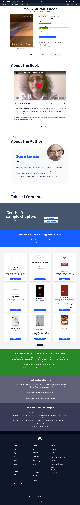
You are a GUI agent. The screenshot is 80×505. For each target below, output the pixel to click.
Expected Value (40, 298)
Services (38, 1)
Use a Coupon (16, 456)
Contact (34, 483)
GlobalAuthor (16, 464)
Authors (19, 1)
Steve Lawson (22, 48)
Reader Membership (57, 42)
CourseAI (15, 463)
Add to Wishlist (47, 39)
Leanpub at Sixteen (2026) (56, 458)
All (8, 4)
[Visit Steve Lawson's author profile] (55, 152)
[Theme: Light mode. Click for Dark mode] (69, 1)
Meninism (64, 326)
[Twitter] (17, 161)
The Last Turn (40, 327)
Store (14, 1)
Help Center (53, 452)
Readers (24, 1)
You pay (40, 31)
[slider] (51, 23)
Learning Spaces (15, 296)
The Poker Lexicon (15, 328)
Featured (4, 4)
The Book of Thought (15, 267)
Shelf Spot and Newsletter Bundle (20, 468)
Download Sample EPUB (51, 221)
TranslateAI (16, 471)
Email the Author (44, 126)
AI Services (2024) (54, 460)
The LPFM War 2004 (64, 297)
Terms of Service (54, 469)
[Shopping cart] (73, 1)
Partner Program (36, 472)
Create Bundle (35, 450)
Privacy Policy (54, 472)
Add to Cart (47, 37)
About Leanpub (35, 480)
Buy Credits (53, 449)
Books (12, 4)
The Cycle (64, 267)
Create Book (35, 449)
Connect (49, 1)
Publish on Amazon (17, 470)
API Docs (34, 467)
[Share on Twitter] (15, 127)
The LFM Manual (36, 464)
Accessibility (35, 475)
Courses (21, 4)
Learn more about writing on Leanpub (40, 371)
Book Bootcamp (17, 478)
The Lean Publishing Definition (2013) (58, 463)
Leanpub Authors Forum (37, 461)
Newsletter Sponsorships (18, 467)
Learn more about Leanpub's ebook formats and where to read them (40, 398)
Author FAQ (35, 458)
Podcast (67, 4)
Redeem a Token (17, 457)
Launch (72, 4)
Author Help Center (36, 460)
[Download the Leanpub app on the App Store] (40, 501)
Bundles (16, 4)
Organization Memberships (19, 483)
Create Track (35, 453)
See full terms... (40, 242)
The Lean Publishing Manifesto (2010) (58, 464)
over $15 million (37, 367)
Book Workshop (17, 476)
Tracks (26, 4)
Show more (40, 344)
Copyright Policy (54, 471)
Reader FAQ (53, 450)
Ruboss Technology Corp (46, 496)
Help (77, 4)
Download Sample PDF (51, 218)
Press (34, 484)
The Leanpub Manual (36, 463)
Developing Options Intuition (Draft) (40, 262)
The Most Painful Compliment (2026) (58, 457)
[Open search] (66, 1)
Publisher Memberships (18, 484)
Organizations (31, 1)
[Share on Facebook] (17, 127)
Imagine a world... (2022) (56, 461)
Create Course (35, 452)
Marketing (43, 1)
